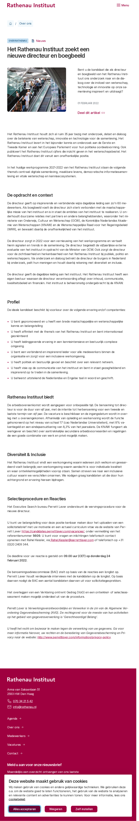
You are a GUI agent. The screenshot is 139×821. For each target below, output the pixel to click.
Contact (12, 753)
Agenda (12, 718)
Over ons (25, 23)
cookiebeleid (17, 799)
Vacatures (14, 744)
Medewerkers (16, 736)
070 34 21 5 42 (23, 701)
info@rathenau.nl (24, 707)
